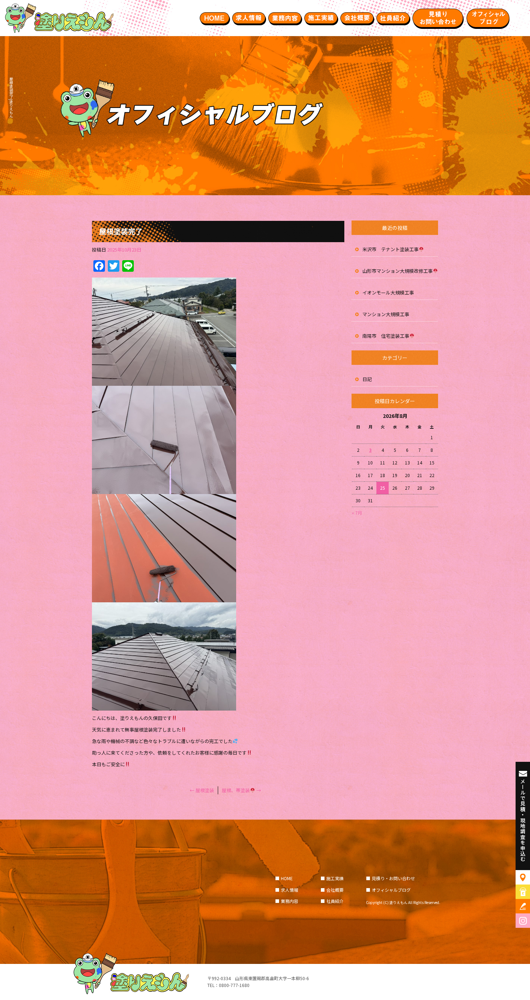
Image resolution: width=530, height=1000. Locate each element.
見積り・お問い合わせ (438, 18)
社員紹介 (393, 18)
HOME (214, 18)
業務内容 (285, 18)
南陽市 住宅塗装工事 (385, 335)
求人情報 (249, 18)
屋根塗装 (202, 790)
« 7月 (357, 513)
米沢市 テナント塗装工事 (390, 249)
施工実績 (321, 18)
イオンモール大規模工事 (388, 292)
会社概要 (357, 18)
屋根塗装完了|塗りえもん (11, 97)
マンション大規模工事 (385, 314)
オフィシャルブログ (488, 18)
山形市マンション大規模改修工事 (397, 270)
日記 (367, 379)
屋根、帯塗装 (241, 790)
